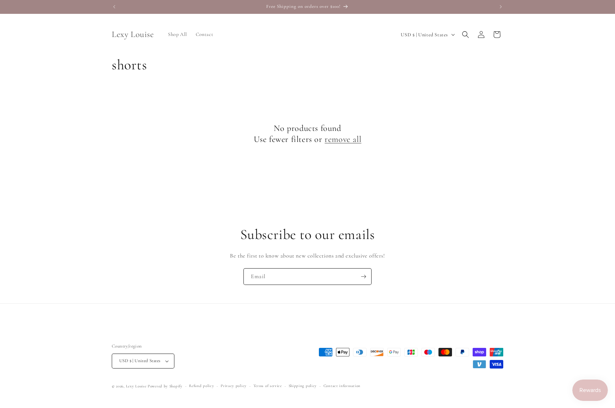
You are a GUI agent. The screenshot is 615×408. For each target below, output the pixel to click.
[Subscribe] (363, 276)
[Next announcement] (501, 7)
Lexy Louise (136, 386)
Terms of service (267, 385)
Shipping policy (303, 385)
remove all (343, 139)
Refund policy (201, 385)
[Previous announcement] (114, 7)
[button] (465, 34)
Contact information (342, 385)
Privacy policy (234, 385)
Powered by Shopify (165, 386)
